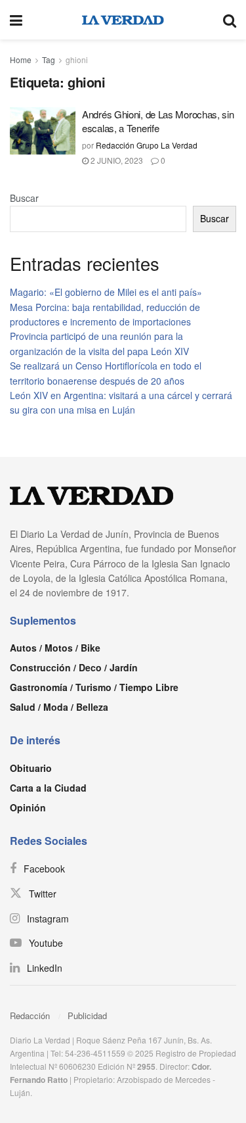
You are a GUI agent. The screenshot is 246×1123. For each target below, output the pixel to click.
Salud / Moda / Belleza (59, 706)
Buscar (24, 197)
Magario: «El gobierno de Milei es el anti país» (106, 292)
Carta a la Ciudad (48, 787)
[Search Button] (229, 19)
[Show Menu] (16, 19)
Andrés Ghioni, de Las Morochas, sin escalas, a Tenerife (158, 121)
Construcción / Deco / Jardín (74, 667)
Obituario (31, 768)
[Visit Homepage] (123, 20)
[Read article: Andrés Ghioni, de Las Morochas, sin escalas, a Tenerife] (42, 131)
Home (20, 59)
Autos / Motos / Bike (55, 647)
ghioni (77, 59)
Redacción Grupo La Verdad (146, 145)
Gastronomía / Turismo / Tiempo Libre (94, 687)
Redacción (30, 1015)
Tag (48, 59)
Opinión (28, 807)
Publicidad (87, 1015)
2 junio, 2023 (116, 160)
